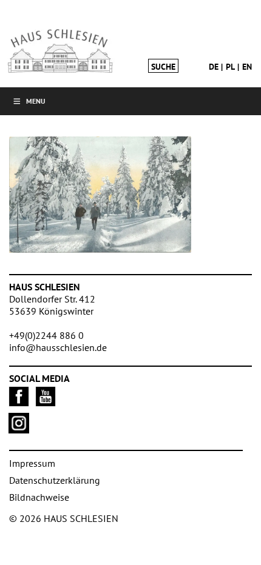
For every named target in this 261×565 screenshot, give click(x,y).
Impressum (32, 463)
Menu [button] (36, 100)
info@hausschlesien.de (58, 347)
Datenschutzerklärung (54, 480)
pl (230, 66)
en (247, 66)
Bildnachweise (39, 497)
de (214, 66)
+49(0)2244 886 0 (46, 335)
